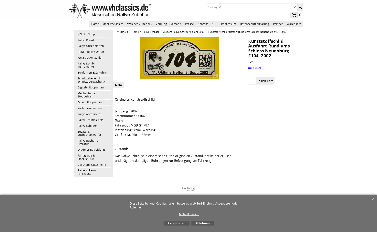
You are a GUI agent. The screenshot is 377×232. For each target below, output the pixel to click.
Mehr (118, 85)
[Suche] (300, 7)
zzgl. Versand (254, 67)
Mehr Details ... (189, 214)
